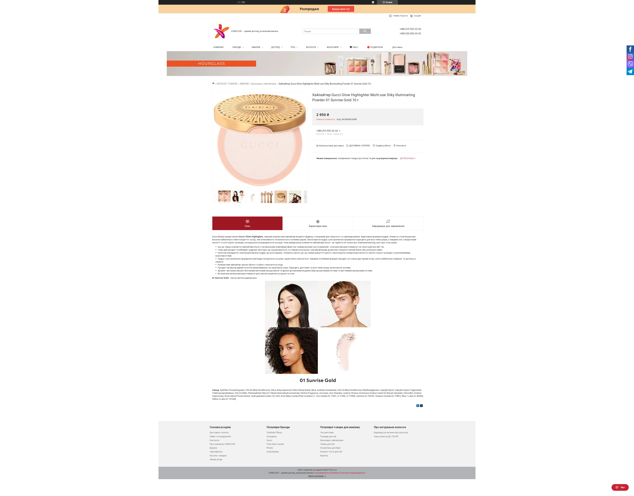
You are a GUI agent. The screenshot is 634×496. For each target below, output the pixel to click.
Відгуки (213, 448)
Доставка (397, 47)
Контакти (214, 440)
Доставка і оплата (219, 432)
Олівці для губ (327, 444)
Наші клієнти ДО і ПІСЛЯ (386, 436)
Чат (622, 487)
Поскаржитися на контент (326, 473)
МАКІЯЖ (256, 47)
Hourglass (272, 436)
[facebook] (417, 406)
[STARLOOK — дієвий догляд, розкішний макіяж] (221, 31)
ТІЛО (293, 47)
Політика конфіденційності (352, 473)
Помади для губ (328, 436)
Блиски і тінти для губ (331, 451)
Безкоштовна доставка (331, 145)
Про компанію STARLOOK (222, 444)
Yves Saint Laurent (275, 444)
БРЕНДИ (237, 47)
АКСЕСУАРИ (333, 47)
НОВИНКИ (218, 47)
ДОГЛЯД (275, 47)
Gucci (269, 440)
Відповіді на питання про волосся (391, 432)
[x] (421, 406)
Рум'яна (324, 455)
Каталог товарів (218, 455)
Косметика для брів (330, 448)
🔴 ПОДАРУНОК (375, 47)
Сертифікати (216, 451)
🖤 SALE (354, 47)
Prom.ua (333, 470)
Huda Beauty (273, 451)
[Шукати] (365, 31)
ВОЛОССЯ (311, 47)
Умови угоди (216, 459)
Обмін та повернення (220, 436)
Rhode (270, 448)
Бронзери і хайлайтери (263, 83)
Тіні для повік (327, 432)
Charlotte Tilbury (274, 432)
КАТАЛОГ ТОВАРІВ (227, 83)
